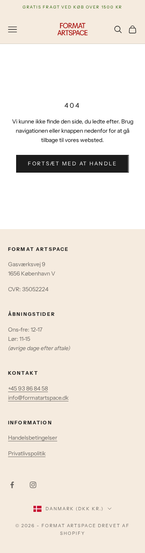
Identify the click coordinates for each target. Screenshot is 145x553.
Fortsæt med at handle (72, 163)
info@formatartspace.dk (38, 397)
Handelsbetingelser (32, 437)
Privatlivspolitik (27, 453)
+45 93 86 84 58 (28, 388)
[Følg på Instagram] (33, 485)
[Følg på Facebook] (12, 485)
